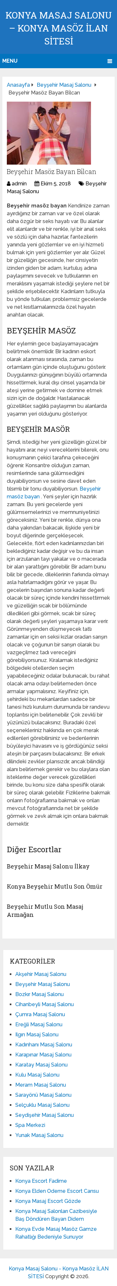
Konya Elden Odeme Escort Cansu (57, 1191)
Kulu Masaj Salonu (37, 1075)
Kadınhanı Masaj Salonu (43, 1045)
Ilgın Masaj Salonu (36, 1034)
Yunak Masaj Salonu (39, 1135)
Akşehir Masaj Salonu (40, 974)
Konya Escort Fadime (41, 1181)
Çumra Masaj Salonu (40, 1014)
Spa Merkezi (30, 1125)
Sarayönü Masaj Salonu (43, 1095)
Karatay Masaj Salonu (41, 1065)
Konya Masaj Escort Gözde (48, 1201)
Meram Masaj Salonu (40, 1085)
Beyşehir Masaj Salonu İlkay (48, 866)
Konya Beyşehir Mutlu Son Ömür (54, 886)
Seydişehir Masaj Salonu (44, 1115)
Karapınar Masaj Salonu (43, 1055)
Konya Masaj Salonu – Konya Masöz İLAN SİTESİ (59, 28)
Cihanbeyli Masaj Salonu (44, 1004)
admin (19, 184)
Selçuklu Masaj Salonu (42, 1105)
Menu (10, 61)
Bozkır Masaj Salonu (39, 994)
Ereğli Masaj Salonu (38, 1024)
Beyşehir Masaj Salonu (42, 984)
